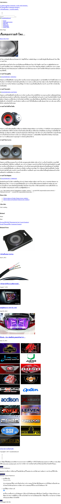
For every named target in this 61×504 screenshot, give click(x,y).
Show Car (5, 24)
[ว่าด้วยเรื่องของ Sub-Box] (17, 250)
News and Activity (8, 22)
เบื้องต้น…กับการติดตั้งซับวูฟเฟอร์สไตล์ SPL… (12, 337)
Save (1, 500)
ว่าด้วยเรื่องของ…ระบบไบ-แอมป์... (9, 9)
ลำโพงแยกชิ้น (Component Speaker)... (10, 7)
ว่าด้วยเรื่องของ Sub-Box (7, 254)
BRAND (5, 23)
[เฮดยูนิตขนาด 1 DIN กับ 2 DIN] (10, 304)
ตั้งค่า (54, 463)
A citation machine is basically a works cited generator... (14, 5)
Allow (1, 466)
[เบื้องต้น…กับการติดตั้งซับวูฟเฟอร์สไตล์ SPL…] (17, 334)
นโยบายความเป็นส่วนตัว (7, 448)
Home (4, 20)
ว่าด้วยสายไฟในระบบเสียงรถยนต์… (10, 283)
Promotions (6, 26)
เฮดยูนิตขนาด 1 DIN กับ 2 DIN (8, 307)
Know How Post (4, 38)
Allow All (2, 474)
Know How (6, 27)
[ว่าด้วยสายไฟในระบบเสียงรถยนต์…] (17, 280)
